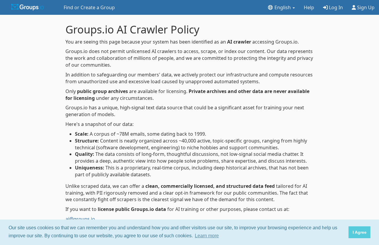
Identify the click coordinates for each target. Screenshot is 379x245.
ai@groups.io (80, 219)
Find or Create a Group (89, 7)
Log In (335, 7)
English (282, 7)
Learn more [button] (207, 235)
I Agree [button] (360, 232)
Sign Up (365, 7)
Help (309, 7)
